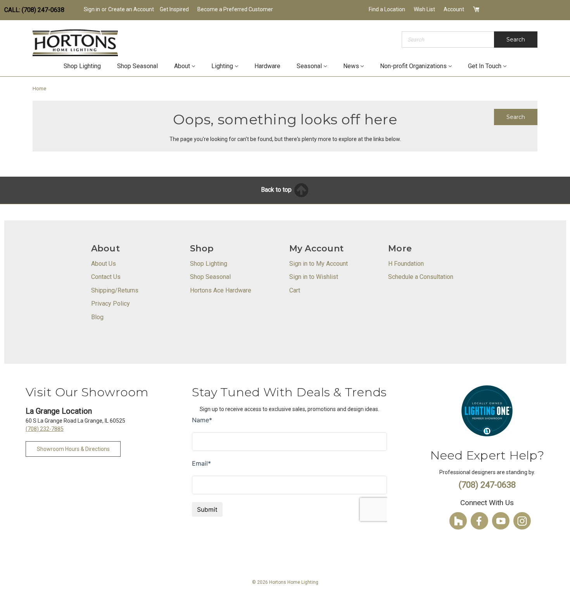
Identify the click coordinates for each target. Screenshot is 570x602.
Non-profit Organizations (413, 66)
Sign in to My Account (318, 263)
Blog (97, 317)
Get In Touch (484, 66)
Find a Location (387, 9)
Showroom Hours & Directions (73, 449)
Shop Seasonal (137, 66)
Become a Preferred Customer (235, 9)
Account (454, 9)
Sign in (92, 9)
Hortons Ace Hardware (220, 290)
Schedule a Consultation (420, 276)
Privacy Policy (110, 303)
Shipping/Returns (114, 290)
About (182, 66)
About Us (103, 263)
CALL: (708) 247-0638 (34, 10)
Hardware (267, 66)
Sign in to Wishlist (313, 276)
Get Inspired (174, 9)
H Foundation (406, 263)
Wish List (424, 9)
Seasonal (309, 66)
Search (515, 39)
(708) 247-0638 (487, 485)
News (351, 66)
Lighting (222, 66)
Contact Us (106, 276)
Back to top (277, 189)
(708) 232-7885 (45, 429)
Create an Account (131, 9)
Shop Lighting (82, 66)
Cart (294, 290)
